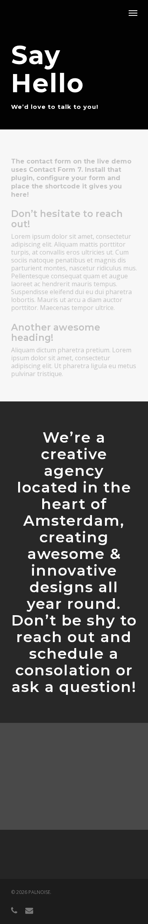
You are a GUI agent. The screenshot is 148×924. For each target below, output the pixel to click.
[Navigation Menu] (133, 13)
